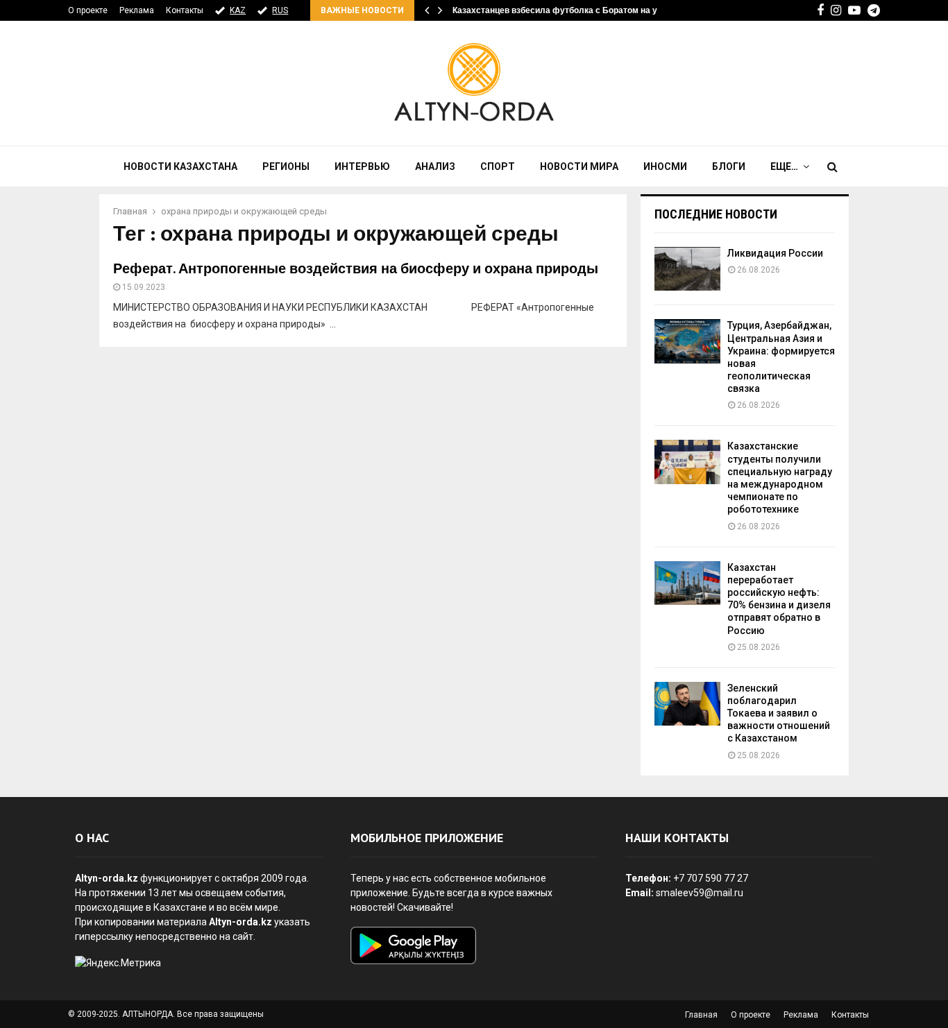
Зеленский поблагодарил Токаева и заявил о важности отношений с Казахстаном (778, 713)
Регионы (286, 166)
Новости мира (579, 166)
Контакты (184, 10)
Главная (701, 1015)
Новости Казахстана (180, 166)
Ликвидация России (775, 253)
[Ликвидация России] (687, 269)
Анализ (435, 166)
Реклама (136, 10)
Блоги (728, 166)
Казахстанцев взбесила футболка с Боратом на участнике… (577, 10)
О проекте (88, 10)
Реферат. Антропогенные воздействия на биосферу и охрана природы (355, 269)
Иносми (665, 166)
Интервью (362, 166)
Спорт (497, 166)
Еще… (784, 166)
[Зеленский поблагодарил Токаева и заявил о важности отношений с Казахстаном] (687, 704)
